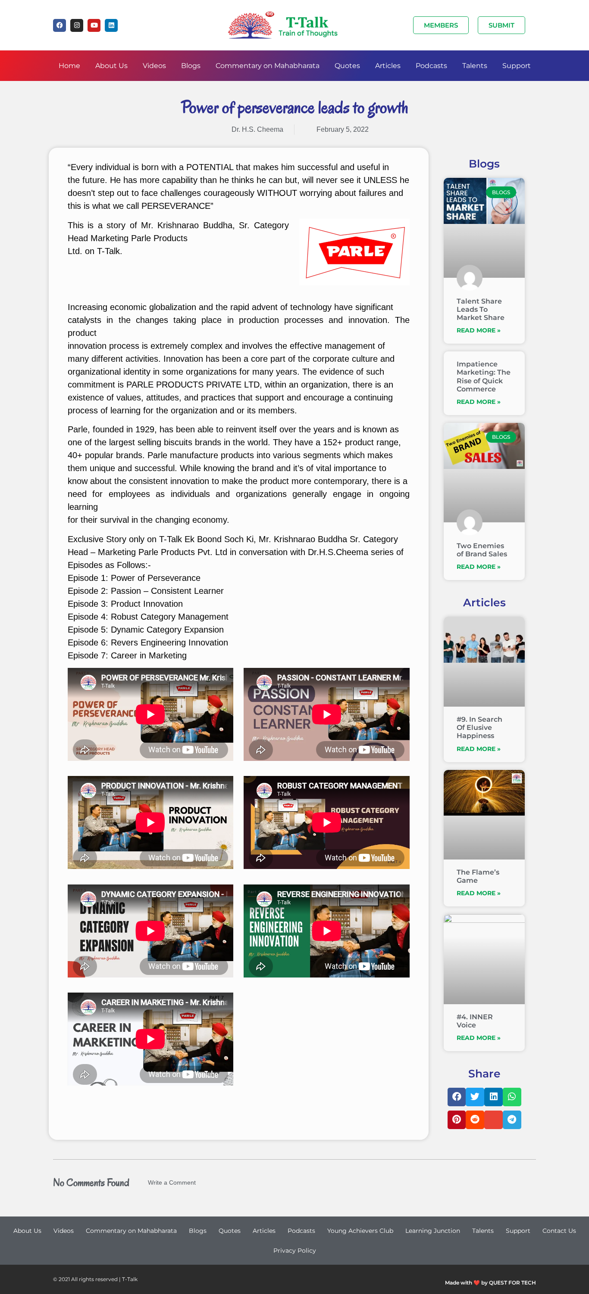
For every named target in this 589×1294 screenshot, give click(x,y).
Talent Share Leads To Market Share (480, 309)
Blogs (191, 66)
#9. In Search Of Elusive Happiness (479, 727)
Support (516, 66)
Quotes (347, 66)
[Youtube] (94, 25)
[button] (457, 1097)
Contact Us (559, 1231)
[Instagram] (76, 25)
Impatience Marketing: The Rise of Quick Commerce (484, 376)
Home (69, 66)
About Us (111, 66)
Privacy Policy (294, 1250)
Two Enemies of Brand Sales (482, 550)
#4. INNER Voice (475, 1021)
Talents (474, 66)
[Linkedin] (111, 25)
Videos (154, 66)
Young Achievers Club (360, 1231)
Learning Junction (432, 1231)
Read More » (479, 330)
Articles (388, 66)
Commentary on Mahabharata (268, 66)
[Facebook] (59, 25)
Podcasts (431, 66)
